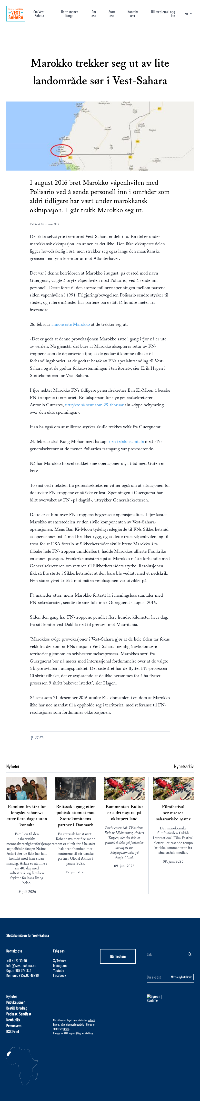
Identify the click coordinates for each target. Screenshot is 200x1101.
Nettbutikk (13, 1019)
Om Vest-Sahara (39, 13)
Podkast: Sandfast (18, 1013)
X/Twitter (59, 960)
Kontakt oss (133, 13)
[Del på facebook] (32, 738)
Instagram (60, 965)
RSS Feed (12, 1031)
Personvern (13, 1025)
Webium (89, 1033)
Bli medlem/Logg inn (163, 13)
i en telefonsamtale (126, 441)
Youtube (58, 970)
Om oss (93, 13)
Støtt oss (112, 13)
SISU (66, 1033)
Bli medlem (118, 956)
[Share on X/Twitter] (37, 738)
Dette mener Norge (69, 13)
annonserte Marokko (70, 324)
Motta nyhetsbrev (181, 977)
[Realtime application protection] (170, 998)
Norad (66, 1028)
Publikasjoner (15, 1002)
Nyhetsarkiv (184, 766)
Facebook (59, 975)
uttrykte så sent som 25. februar (94, 405)
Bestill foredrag (16, 1008)
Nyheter (11, 996)
